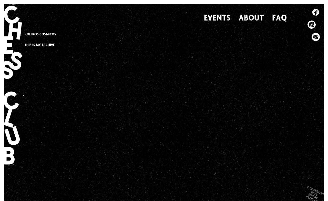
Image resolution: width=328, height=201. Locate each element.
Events (217, 17)
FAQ (279, 17)
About (251, 17)
